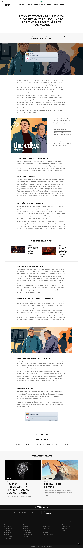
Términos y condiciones (66, 524)
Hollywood (48, 444)
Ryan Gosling (66, 444)
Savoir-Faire (25, 528)
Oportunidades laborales (27, 534)
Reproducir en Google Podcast (63, 134)
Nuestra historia (26, 526)
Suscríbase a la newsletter (67, 512)
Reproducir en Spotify (60, 129)
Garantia (44, 530)
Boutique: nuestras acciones (48, 534)
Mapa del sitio (25, 536)
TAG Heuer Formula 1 (8, 530)
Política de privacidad (66, 526)
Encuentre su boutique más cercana (50, 512)
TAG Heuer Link (6, 534)
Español (4, 1)
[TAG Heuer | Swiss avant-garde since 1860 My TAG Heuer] (41, 507)
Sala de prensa (26, 530)
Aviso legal (64, 530)
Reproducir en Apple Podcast (62, 131)
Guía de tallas (45, 532)
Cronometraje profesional (27, 532)
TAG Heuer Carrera (7, 524)
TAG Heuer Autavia (7, 526)
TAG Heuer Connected (8, 536)
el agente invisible (18, 444)
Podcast (57, 444)
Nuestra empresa (26, 524)
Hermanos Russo (38, 444)
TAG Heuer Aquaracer (8, 528)
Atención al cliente (46, 528)
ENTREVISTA (28, 444)
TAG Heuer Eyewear (7, 538)
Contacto (44, 524)
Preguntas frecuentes (46, 526)
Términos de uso (65, 528)
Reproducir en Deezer (60, 132)
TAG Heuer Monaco (7, 532)
